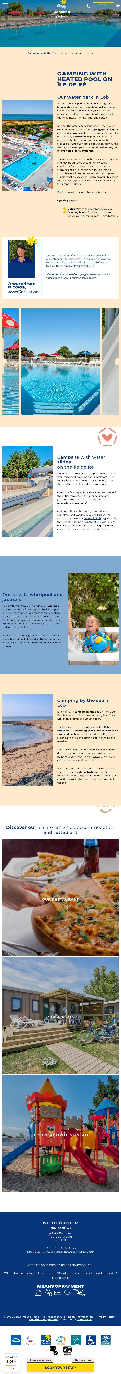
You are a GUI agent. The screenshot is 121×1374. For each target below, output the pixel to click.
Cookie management (43, 1319)
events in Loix (92, 518)
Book (103, 5)
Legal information (81, 1316)
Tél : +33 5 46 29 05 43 (60, 1248)
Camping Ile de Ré (39, 53)
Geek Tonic (84, 1319)
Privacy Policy (105, 1316)
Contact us (84, 1360)
